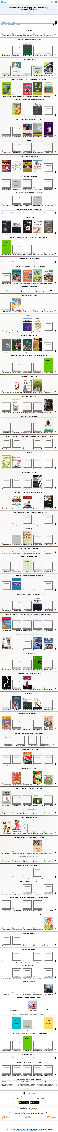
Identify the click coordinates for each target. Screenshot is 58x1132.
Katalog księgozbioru (29, 16)
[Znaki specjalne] (56, 25)
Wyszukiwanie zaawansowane (8, 24)
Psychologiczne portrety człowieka (7, 1084)
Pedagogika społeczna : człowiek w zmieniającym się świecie (12, 1086)
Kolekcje (18, 24)
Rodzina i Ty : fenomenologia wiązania (45, 1085)
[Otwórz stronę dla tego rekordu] (6, 34)
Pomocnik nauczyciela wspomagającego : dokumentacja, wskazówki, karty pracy (34, 1086)
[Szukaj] (56, 22)
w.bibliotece (35, 1112)
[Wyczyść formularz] (53, 25)
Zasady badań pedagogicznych (6, 1085)
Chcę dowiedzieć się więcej (22, 1130)
